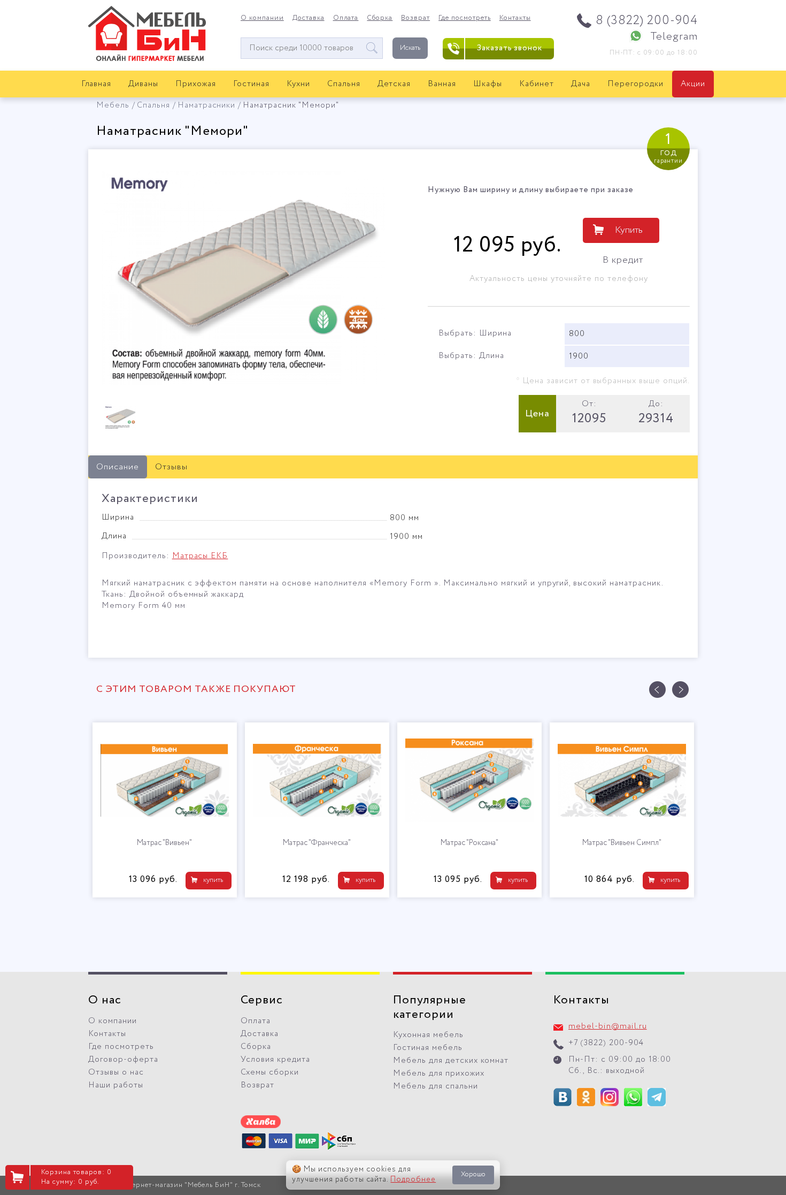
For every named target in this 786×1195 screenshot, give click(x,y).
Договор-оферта (123, 1059)
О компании (262, 18)
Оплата (346, 18)
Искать (410, 48)
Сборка (379, 18)
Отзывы (171, 467)
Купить (629, 230)
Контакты (515, 18)
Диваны (143, 84)
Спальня (343, 84)
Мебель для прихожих (438, 1073)
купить (213, 880)
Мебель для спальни (435, 1086)
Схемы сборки (270, 1072)
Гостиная (251, 84)
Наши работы (115, 1085)
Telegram (674, 36)
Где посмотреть (464, 18)
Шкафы (487, 84)
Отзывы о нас (116, 1072)
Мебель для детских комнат (450, 1061)
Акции (693, 84)
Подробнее (413, 1179)
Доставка (308, 18)
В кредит (623, 260)
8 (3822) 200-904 (647, 20)
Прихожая (195, 84)
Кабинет (536, 84)
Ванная (442, 84)
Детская (394, 84)
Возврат (415, 18)
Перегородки (635, 84)
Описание (117, 467)
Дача (580, 84)
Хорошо (473, 1174)
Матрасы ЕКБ (200, 556)
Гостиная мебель (428, 1048)
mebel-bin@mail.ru (607, 1026)
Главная (96, 84)
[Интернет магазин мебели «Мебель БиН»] (147, 59)
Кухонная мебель (428, 1035)
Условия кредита (275, 1059)
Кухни (298, 84)
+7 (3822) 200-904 (606, 1043)
